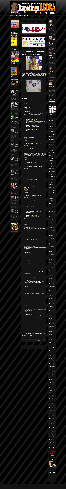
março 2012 (50, 400)
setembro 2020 (51, 233)
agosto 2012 (51, 392)
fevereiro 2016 (51, 323)
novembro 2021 (51, 211)
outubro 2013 (51, 369)
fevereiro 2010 (51, 442)
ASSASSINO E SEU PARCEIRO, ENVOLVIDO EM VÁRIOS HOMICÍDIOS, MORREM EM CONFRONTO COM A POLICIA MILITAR (15, 173)
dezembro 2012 (51, 385)
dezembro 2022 (51, 190)
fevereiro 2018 (51, 283)
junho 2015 (50, 337)
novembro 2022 (51, 192)
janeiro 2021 (51, 227)
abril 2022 (50, 203)
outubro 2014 (51, 350)
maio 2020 (50, 240)
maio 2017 (50, 298)
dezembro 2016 (51, 306)
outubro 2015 (51, 331)
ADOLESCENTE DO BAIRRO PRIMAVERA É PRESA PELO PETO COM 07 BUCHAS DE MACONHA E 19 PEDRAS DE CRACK (33, 53)
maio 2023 (50, 182)
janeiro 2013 (51, 384)
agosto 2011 (51, 412)
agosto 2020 (51, 235)
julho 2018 (50, 275)
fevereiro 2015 (51, 344)
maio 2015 (50, 339)
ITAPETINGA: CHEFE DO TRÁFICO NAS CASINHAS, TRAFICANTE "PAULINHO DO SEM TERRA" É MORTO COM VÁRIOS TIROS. (15, 146)
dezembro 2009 (51, 445)
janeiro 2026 (51, 131)
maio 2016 (50, 318)
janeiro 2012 (51, 403)
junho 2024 (50, 161)
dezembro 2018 (51, 267)
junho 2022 (50, 200)
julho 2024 (50, 160)
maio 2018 (50, 278)
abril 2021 (50, 222)
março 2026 (50, 128)
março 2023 (50, 185)
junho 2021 (50, 219)
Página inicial (34, 340)
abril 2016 (50, 320)
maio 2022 (50, 201)
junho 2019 (50, 257)
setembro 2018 (51, 272)
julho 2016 (50, 315)
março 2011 (50, 420)
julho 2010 (50, 434)
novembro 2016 (51, 308)
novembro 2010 (51, 427)
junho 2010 (50, 436)
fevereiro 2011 (51, 421)
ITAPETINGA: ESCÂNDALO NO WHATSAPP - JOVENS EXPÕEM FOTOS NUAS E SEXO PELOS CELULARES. (15, 118)
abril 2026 (50, 126)
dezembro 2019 (51, 248)
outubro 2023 (51, 174)
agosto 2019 (51, 254)
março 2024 (50, 166)
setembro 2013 (51, 371)
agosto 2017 (51, 293)
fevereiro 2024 (51, 168)
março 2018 (50, 281)
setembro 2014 (51, 352)
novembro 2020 (51, 230)
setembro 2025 (51, 137)
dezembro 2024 (51, 152)
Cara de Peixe (26, 308)
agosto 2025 (51, 139)
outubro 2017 (51, 290)
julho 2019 (50, 256)
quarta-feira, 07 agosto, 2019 (31, 100)
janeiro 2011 (51, 423)
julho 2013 (50, 374)
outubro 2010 (51, 429)
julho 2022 (50, 198)
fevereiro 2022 (51, 206)
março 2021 (50, 224)
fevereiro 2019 (51, 264)
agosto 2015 (51, 334)
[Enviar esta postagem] (23, 95)
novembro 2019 (51, 249)
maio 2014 (50, 358)
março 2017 (50, 301)
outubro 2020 (51, 232)
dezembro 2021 (51, 209)
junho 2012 (50, 395)
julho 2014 (50, 355)
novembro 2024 (51, 153)
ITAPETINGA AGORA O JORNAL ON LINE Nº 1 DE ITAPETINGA (15, 92)
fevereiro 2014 (51, 363)
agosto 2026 (51, 120)
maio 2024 (50, 163)
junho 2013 (50, 376)
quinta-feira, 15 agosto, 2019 (31, 314)
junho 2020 (50, 238)
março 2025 (50, 147)
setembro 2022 (51, 195)
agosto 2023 (51, 177)
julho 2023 (50, 179)
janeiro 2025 (51, 150)
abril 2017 (50, 300)
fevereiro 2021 (51, 225)
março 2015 (50, 342)
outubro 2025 (51, 136)
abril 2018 (50, 280)
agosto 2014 (51, 353)
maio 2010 (50, 437)
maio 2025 (50, 144)
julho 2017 (50, 295)
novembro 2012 (51, 387)
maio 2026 (50, 125)
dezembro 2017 (51, 286)
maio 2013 (50, 377)
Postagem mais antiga (42, 340)
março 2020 (50, 243)
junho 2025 (50, 142)
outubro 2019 (51, 251)
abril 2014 (50, 360)
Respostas (26, 117)
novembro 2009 (51, 447)
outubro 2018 (51, 270)
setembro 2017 (51, 292)
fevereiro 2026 (51, 129)
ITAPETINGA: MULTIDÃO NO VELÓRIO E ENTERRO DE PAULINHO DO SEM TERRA (15, 199)
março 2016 (50, 321)
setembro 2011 (51, 410)
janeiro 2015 (51, 345)
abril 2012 (50, 398)
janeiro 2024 (51, 169)
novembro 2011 (51, 407)
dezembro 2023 (51, 171)
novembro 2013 (51, 368)
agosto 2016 (51, 313)
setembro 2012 (51, 390)
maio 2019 (50, 259)
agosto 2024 (51, 158)
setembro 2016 (51, 312)
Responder (25, 103)
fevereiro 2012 (51, 401)
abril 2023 (50, 184)
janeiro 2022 (51, 208)
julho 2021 (50, 217)
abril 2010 (50, 439)
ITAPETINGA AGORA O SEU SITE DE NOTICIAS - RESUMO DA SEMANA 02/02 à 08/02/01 (15, 105)
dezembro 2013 (51, 366)
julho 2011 (50, 413)
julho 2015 (50, 336)
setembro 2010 (51, 431)
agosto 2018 (51, 273)
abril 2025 (50, 145)
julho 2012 (50, 393)
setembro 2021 (51, 214)
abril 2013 (50, 379)
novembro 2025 (51, 134)
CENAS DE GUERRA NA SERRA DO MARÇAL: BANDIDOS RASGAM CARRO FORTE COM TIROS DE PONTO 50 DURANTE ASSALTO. (15, 132)
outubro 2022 (51, 193)
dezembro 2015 (51, 326)
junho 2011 (50, 415)
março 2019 (50, 262)
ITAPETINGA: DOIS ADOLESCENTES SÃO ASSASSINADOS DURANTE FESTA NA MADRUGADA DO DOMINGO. (15, 160)
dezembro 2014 (51, 347)
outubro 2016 (51, 310)
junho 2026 (50, 123)
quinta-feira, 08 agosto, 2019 (33, 119)
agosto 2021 (51, 216)
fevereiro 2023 (51, 187)
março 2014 (50, 361)
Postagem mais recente (26, 340)
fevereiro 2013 (51, 382)
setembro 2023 (51, 176)
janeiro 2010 (51, 444)
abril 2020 (50, 241)
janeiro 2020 (51, 246)
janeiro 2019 (51, 265)
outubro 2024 (51, 155)
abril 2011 (50, 418)
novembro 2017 (51, 288)
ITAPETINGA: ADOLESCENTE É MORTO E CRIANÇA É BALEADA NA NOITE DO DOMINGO (15, 211)
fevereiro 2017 (51, 303)
